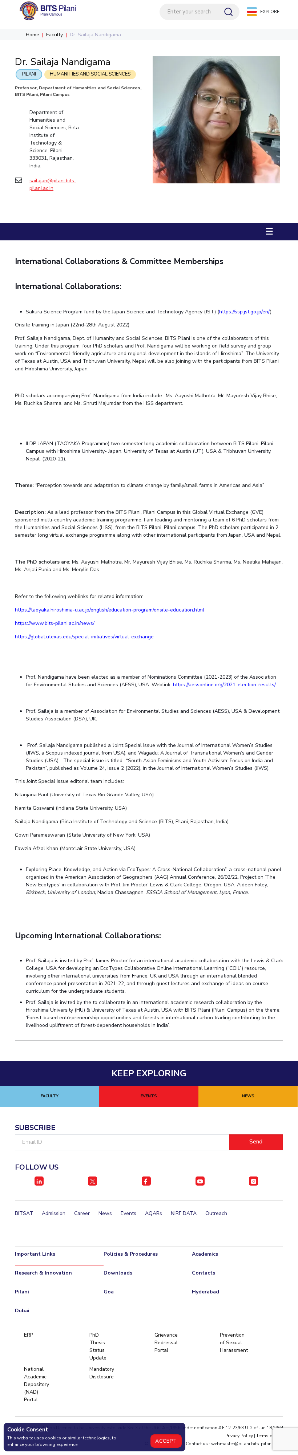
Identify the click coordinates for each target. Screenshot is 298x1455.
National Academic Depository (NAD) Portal (36, 1384)
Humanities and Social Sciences (90, 74)
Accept (166, 1441)
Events (128, 1213)
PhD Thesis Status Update (97, 1346)
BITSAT (24, 1213)
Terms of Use (269, 1436)
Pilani (29, 74)
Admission (53, 1213)
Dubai (22, 1310)
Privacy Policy (239, 1436)
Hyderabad (205, 1291)
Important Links (35, 1254)
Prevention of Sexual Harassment (232, 1343)
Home (32, 34)
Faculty (54, 34)
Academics (205, 1254)
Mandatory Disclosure (101, 1373)
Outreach (216, 1213)
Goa (109, 1291)
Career (82, 1213)
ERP (28, 1335)
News (105, 1213)
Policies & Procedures (131, 1254)
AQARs (153, 1213)
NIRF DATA (184, 1213)
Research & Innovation (43, 1272)
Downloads (118, 1272)
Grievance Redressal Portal (166, 1343)
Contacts (203, 1272)
